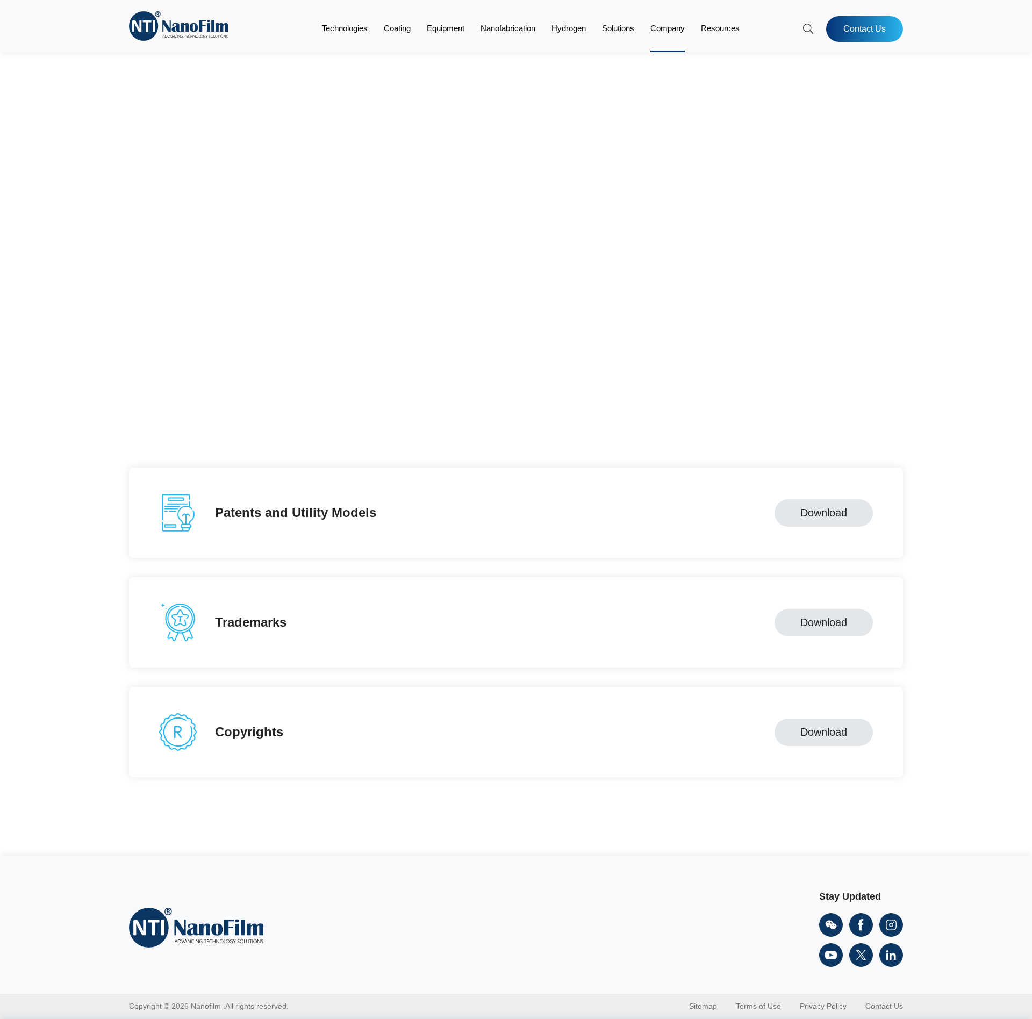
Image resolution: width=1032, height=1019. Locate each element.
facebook (861, 925)
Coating (397, 28)
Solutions (618, 28)
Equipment (445, 28)
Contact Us (864, 28)
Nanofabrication (508, 28)
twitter (861, 955)
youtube (831, 955)
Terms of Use (758, 1006)
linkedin (891, 955)
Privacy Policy (823, 1006)
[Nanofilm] (178, 37)
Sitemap (703, 1006)
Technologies (345, 28)
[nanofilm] (196, 929)
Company (667, 28)
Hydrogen (568, 28)
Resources (720, 28)
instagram (891, 925)
